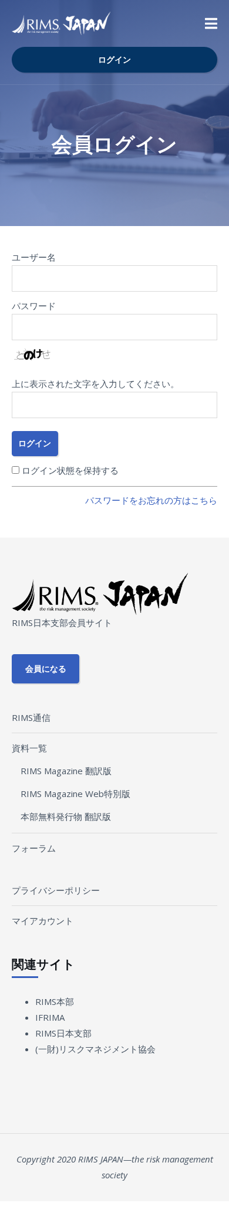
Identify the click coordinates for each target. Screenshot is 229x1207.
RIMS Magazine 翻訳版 (66, 771)
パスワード (34, 306)
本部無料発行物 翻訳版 (66, 816)
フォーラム (34, 848)
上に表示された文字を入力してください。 (95, 383)
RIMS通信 (31, 717)
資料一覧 (29, 748)
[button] (211, 23)
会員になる (45, 669)
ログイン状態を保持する (70, 470)
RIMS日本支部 (63, 1033)
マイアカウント (42, 920)
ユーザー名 (34, 257)
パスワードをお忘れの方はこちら (151, 500)
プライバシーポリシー (56, 890)
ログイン (114, 59)
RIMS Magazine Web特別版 (75, 793)
